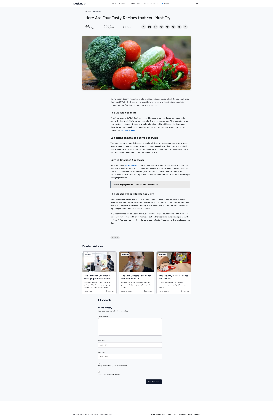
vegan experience (128, 130)
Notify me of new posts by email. (109, 374)
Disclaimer (183, 414)
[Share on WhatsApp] (155, 26)
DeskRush (79, 3)
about (190, 414)
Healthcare (97, 11)
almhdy (88, 26)
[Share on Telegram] (173, 26)
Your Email (101, 352)
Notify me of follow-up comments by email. (112, 366)
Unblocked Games (151, 3)
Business (122, 3)
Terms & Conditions (158, 414)
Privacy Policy (172, 414)
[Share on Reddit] (161, 26)
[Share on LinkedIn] (149, 26)
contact (197, 414)
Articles (88, 11)
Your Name (101, 341)
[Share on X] (143, 26)
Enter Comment (103, 316)
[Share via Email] (179, 26)
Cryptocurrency (135, 3)
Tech (114, 3)
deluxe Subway (131, 165)
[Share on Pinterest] (167, 26)
